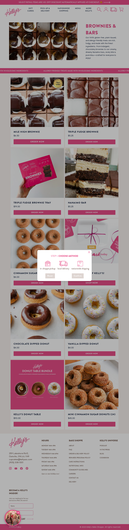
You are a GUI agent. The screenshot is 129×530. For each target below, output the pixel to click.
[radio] (47, 263)
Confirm (78, 275)
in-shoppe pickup (47, 268)
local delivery (63, 268)
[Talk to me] (12, 518)
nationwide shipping (80, 268)
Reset (50, 275)
